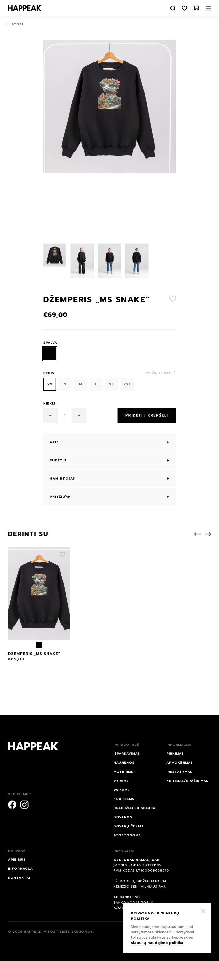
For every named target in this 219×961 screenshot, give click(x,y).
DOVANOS (123, 817)
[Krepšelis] (196, 8)
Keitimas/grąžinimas (187, 780)
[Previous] (197, 534)
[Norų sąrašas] (184, 8)
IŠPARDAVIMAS (127, 753)
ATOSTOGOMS (127, 835)
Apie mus (17, 859)
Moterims (123, 771)
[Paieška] (173, 8)
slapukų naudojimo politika (157, 943)
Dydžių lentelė (160, 373)
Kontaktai (19, 877)
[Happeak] (24, 8)
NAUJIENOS (124, 762)
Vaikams (122, 789)
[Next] (208, 534)
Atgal (17, 24)
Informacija (20, 868)
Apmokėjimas (179, 762)
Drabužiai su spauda (134, 808)
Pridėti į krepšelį (146, 415)
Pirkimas (175, 753)
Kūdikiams (124, 799)
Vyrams (121, 780)
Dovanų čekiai (128, 826)
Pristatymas (179, 771)
